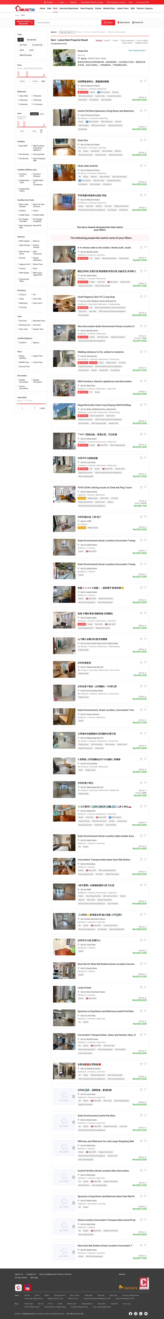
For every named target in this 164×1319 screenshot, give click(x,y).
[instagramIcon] (135, 1313)
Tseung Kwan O (59, 1295)
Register (73, 2)
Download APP (142, 2)
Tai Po (37, 1295)
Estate (98, 8)
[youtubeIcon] (146, 1313)
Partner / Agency (145, 8)
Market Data (109, 8)
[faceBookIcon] (130, 1313)
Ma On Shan (74, 1295)
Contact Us (31, 1274)
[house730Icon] (18, 1287)
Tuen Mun (100, 1295)
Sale (49, 8)
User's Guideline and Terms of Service (55, 1274)
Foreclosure (29, 1304)
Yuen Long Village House (34, 1298)
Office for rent (73, 1298)
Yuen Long (113, 1295)
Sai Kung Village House (130, 1295)
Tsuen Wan (88, 1295)
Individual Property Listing (92, 2)
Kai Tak (27, 1295)
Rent (55, 8)
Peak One (83, 51)
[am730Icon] (26, 1287)
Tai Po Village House (32, 1307)
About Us (19, 1274)
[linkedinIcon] (140, 1313)
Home (42, 8)
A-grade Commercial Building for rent (97, 1298)
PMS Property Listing (116, 2)
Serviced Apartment (69, 8)
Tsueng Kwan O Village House (55, 1307)
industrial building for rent (125, 1298)
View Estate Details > (137, 50)
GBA (133, 8)
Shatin (46, 1295)
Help (131, 2)
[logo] (25, 8)
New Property (87, 8)
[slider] (31, 77)
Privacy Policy (21, 1277)
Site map (34, 1277)
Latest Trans (123, 8)
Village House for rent (55, 1298)
